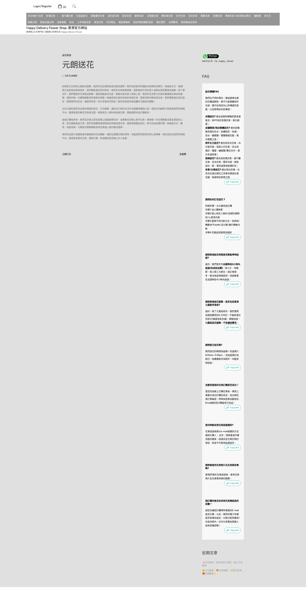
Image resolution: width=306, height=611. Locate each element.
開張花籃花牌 (47, 22)
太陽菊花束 (152, 16)
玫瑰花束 (50, 16)
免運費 (182, 154)
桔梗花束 (217, 16)
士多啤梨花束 (84, 22)
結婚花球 (32, 22)
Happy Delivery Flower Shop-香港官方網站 (56, 28)
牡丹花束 (180, 16)
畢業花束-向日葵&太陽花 (238, 16)
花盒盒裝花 (82, 16)
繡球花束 (139, 16)
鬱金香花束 (167, 16)
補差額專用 (124, 22)
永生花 (267, 16)
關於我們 (160, 22)
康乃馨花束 (67, 16)
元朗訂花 (66, 154)
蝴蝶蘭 (257, 16)
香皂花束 (98, 22)
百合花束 (192, 16)
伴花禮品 (110, 22)
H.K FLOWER (71, 76)
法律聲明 (173, 22)
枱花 (71, 22)
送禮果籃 (61, 22)
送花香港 (66, 55)
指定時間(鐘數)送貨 (143, 22)
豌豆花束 (126, 16)
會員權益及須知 (189, 22)
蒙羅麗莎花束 (98, 16)
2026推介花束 (35, 16)
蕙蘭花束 (205, 16)
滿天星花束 (113, 16)
